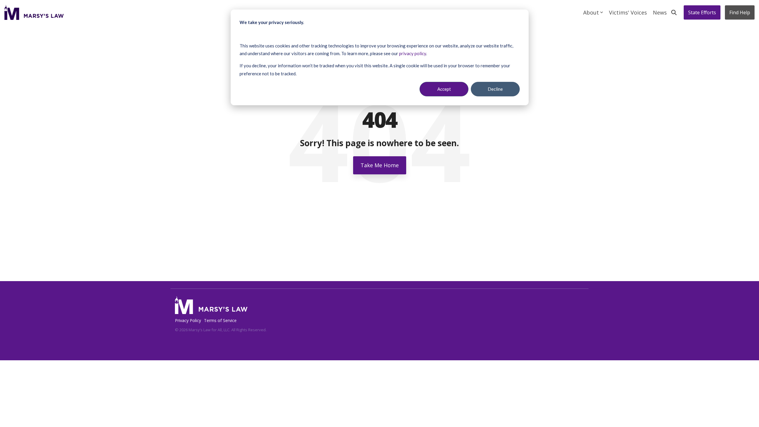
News (660, 12)
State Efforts (702, 12)
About (591, 12)
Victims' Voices (628, 12)
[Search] (674, 12)
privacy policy (412, 53)
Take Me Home (380, 165)
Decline (495, 89)
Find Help (739, 12)
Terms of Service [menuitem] (220, 320)
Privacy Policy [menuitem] (188, 320)
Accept (444, 89)
